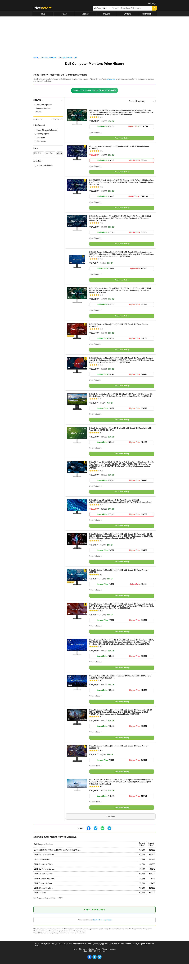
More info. (83, 933)
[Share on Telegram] (109, 830)
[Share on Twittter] (95, 830)
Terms (98, 949)
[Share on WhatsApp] (102, 830)
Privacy (104, 949)
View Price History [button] (122, 138)
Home (75, 949)
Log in (154, 3)
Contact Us (90, 949)
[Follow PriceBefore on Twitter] (99, 958)
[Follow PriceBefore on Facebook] (89, 958)
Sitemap (82, 949)
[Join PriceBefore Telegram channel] (94, 958)
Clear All (56, 119)
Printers (38, 112)
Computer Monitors (43, 108)
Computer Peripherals (44, 105)
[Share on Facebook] (89, 830)
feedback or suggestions (102, 920)
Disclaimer (112, 949)
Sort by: (132, 101)
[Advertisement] (94, 36)
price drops (111, 79)
